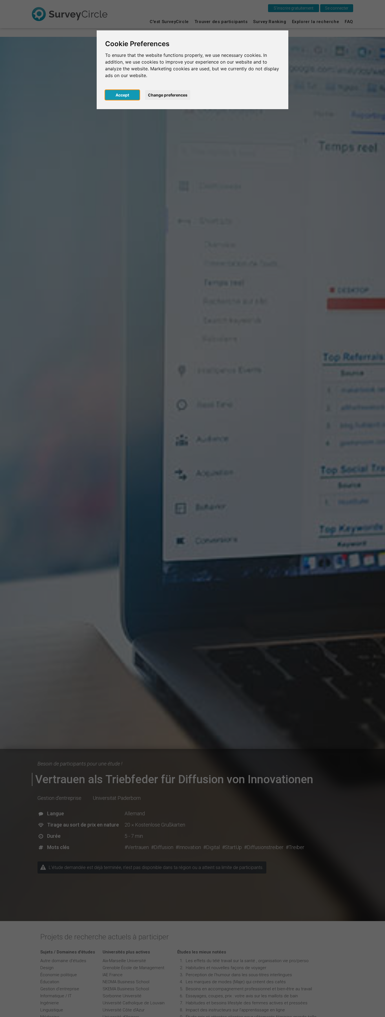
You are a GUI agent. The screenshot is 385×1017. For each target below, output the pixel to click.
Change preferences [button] (167, 95)
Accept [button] (122, 95)
